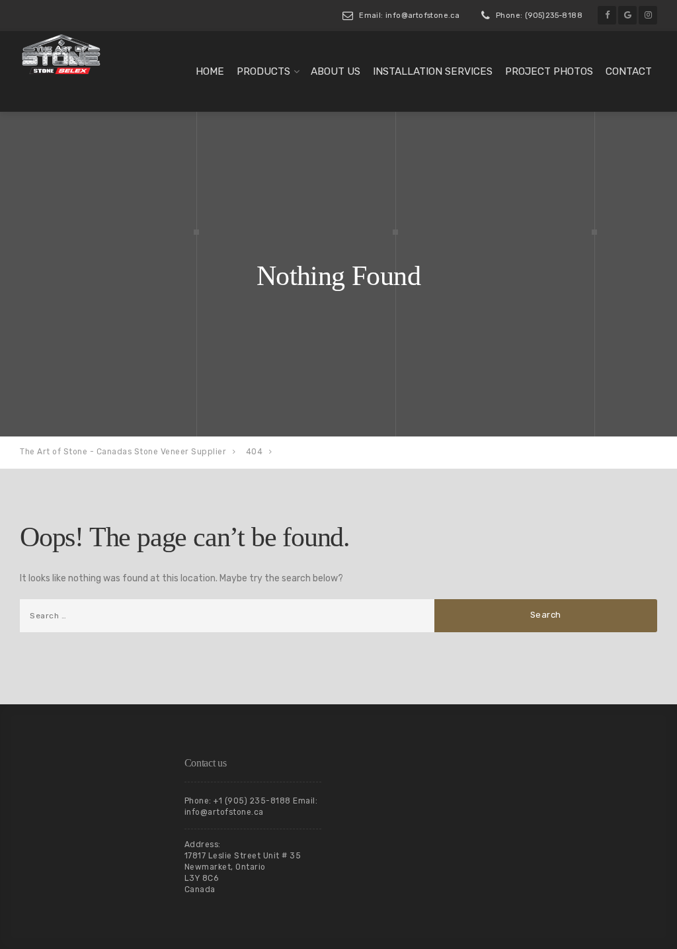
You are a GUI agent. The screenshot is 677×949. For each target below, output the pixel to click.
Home (210, 71)
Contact (629, 71)
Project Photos (549, 71)
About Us (335, 71)
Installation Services (433, 71)
